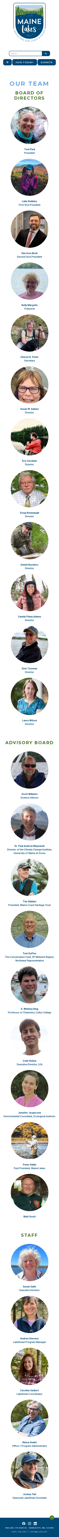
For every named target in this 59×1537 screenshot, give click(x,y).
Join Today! (25, 62)
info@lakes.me (38, 1532)
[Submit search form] (46, 53)
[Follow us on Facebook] (24, 1523)
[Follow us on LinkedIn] (35, 1523)
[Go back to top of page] (52, 1517)
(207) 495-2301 (19, 1532)
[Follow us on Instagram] (29, 1523)
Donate (46, 62)
